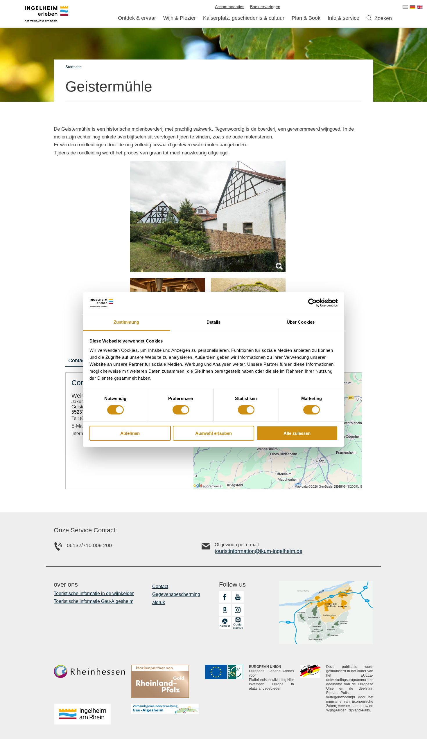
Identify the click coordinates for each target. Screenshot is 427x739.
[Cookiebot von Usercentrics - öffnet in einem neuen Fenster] (312, 302)
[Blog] (225, 610)
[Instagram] (238, 610)
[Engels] (420, 7)
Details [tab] (214, 322)
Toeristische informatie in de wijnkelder (94, 593)
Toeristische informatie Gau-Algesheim (93, 601)
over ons (66, 584)
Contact (77, 360)
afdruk (158, 602)
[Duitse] (412, 7)
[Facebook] (225, 597)
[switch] (181, 409)
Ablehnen (130, 433)
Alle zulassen (297, 433)
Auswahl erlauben (213, 433)
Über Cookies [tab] (301, 322)
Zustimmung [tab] (126, 322)
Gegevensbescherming (176, 594)
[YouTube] (238, 597)
